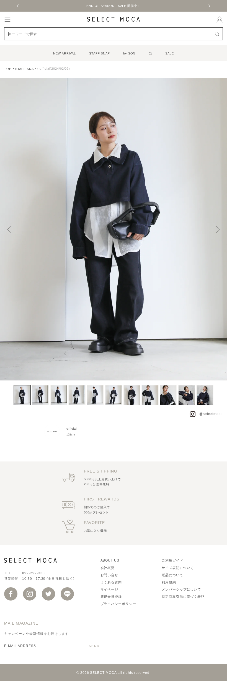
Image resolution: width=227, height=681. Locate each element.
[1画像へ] (22, 395)
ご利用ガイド (172, 560)
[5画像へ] (95, 395)
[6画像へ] (113, 395)
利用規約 (169, 582)
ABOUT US (110, 560)
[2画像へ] (40, 395)
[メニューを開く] (7, 19)
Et (150, 53)
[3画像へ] (58, 395)
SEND (94, 646)
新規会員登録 (111, 597)
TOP (7, 69)
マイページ (109, 589)
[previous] (18, 5)
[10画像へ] (186, 395)
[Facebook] (10, 594)
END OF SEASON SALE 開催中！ (29, 5)
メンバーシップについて (181, 589)
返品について (172, 575)
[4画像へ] (77, 395)
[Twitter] (48, 594)
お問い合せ (109, 575)
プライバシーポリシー (118, 604)
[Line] (67, 594)
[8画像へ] (150, 395)
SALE (169, 53)
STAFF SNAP (99, 53)
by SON (129, 53)
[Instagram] (29, 594)
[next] (209, 5)
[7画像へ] (131, 395)
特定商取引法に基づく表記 (183, 597)
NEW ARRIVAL (64, 53)
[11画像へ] (204, 395)
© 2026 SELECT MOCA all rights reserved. (113, 673)
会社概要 (107, 568)
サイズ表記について (178, 568)
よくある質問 (111, 582)
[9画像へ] (168, 395)
